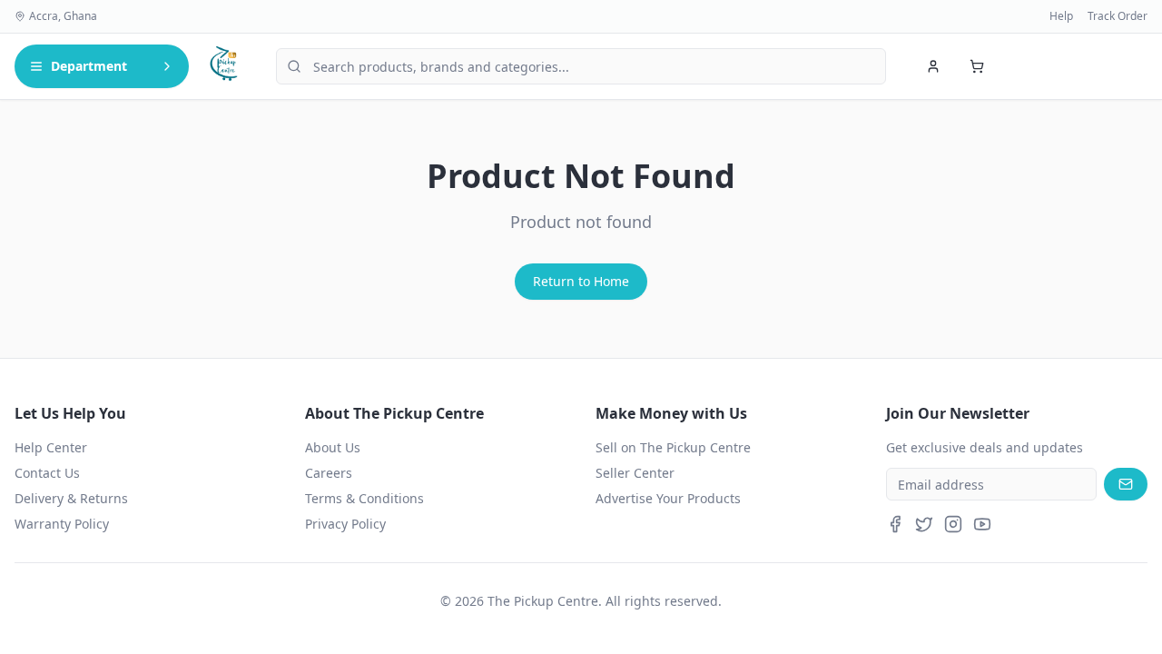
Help (1061, 16)
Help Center (51, 447)
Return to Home (581, 281)
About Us (332, 447)
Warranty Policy (62, 523)
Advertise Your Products (668, 498)
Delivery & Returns (71, 498)
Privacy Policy (345, 523)
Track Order (1117, 16)
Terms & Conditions (364, 498)
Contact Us (47, 472)
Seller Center (635, 472)
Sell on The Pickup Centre (673, 447)
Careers (328, 472)
